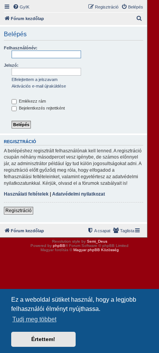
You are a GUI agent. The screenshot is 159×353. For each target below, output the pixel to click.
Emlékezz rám (32, 101)
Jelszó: (11, 65)
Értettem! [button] (43, 339)
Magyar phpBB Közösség (96, 250)
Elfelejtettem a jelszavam (35, 79)
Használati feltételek (26, 194)
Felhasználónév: (20, 48)
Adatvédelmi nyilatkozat (78, 194)
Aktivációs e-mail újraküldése (39, 86)
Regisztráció (18, 210)
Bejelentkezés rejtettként (41, 108)
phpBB (59, 245)
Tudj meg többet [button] (34, 319)
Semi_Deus (97, 241)
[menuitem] (21, 7)
